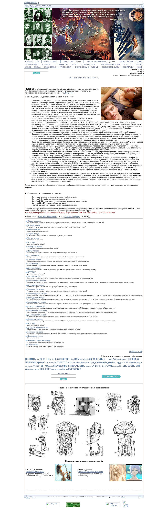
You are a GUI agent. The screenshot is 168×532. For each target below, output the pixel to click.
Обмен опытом (135, 352)
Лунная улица (81, 67)
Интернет (128, 64)
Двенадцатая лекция (35, 285)
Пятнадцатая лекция (35, 298)
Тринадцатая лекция (35, 289)
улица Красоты (62, 64)
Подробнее (69, 93)
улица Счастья (126, 62)
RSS (142, 75)
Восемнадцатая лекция (37, 311)
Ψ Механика (66, 67)
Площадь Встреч (88, 64)
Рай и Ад (94, 67)
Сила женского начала (35, 472)
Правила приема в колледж (38, 340)
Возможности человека (47, 217)
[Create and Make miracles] (143, 3)
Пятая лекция (33, 251)
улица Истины (50, 67)
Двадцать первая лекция (37, 328)
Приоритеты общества (110, 64)
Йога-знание (68, 62)
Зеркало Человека (51, 62)
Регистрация (128, 67)
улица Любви (31, 64)
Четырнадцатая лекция (37, 293)
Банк (38, 62)
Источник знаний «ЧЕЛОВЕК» (90, 472)
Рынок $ (139, 64)
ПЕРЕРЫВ (31, 242)
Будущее (139, 62)
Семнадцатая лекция (36, 306)
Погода (37, 67)
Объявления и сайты (110, 67)
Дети (74, 64)
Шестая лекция (33, 255)
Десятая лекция (34, 276)
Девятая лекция (34, 268)
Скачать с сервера (72, 217)
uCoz (123, 497)
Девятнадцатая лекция (36, 315)
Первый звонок (33, 225)
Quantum (46, 64)
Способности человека (97, 62)
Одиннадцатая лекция (36, 281)
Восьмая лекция (34, 264)
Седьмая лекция (34, 259)
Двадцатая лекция (34, 319)
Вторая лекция (33, 234)
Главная (28, 62)
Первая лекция (33, 229)
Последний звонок (35, 336)
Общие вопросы (34, 221)
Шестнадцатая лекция (36, 302)
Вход (139, 67)
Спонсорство (32, 345)
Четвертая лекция (34, 247)
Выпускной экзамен (35, 332)
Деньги (28, 67)
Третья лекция (33, 238)
